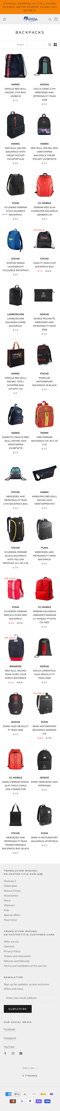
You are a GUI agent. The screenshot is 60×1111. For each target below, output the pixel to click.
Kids (6, 910)
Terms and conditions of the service (25, 966)
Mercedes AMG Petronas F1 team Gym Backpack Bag (15, 500)
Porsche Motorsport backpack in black (44, 381)
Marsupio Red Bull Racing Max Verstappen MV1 (44, 500)
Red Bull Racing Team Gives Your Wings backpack (15, 674)
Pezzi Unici (10, 920)
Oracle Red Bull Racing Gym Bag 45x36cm (15, 92)
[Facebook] (5, 1053)
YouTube (9, 1047)
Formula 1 (10, 881)
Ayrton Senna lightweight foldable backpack (16, 267)
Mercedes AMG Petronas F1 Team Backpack (44, 556)
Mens (7, 900)
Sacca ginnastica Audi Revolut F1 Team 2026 (44, 674)
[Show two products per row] (55, 44)
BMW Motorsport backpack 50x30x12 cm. (44, 730)
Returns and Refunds (17, 961)
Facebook (9, 1029)
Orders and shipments (17, 956)
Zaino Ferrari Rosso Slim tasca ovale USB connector (15, 785)
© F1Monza (30, 1076)
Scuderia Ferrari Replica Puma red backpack (15, 615)
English (28, 1068)
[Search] (50, 19)
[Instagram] (13, 1053)
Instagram (10, 1038)
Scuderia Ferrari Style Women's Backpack (15, 211)
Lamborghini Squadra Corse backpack (15, 322)
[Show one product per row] (49, 44)
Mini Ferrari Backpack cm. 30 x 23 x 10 (44, 441)
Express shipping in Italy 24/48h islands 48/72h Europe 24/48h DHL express (30, 7)
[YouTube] (21, 1053)
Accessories (11, 895)
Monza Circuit (12, 891)
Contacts (9, 946)
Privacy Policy (12, 951)
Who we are (11, 941)
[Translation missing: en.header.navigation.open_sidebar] (4, 19)
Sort (21, 44)
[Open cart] (55, 19)
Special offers (12, 915)
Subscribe (17, 1008)
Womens (9, 905)
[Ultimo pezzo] (15, 184)
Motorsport (10, 886)
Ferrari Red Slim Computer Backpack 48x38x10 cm (44, 211)
